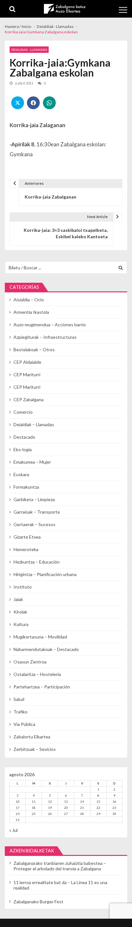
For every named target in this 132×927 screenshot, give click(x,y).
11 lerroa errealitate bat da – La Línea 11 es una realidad (60, 885)
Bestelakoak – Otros (34, 349)
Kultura (21, 624)
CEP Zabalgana (28, 399)
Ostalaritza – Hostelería (37, 674)
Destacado (24, 437)
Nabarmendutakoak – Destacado (46, 649)
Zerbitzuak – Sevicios (34, 749)
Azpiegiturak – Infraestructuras (45, 337)
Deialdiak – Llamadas (33, 424)
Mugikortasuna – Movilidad (40, 636)
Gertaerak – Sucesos (34, 524)
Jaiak (18, 599)
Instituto (22, 587)
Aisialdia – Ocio (28, 299)
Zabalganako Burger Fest (38, 901)
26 (50, 814)
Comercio (23, 412)
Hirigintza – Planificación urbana (45, 574)
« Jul (13, 830)
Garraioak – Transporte (36, 512)
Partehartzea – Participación (41, 686)
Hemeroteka (25, 549)
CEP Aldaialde (27, 362)
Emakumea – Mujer (32, 462)
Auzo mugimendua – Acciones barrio (49, 324)
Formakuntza (26, 487)
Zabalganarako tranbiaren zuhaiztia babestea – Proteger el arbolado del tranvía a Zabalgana (59, 865)
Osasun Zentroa (29, 661)
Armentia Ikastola (31, 312)
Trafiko (20, 711)
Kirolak (20, 611)
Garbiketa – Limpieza (34, 499)
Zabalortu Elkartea (31, 736)
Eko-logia (22, 449)
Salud (18, 699)
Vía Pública (24, 724)
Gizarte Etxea (27, 537)
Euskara (21, 474)
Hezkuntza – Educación (36, 562)
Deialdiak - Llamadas (29, 50)
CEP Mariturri (26, 374)
